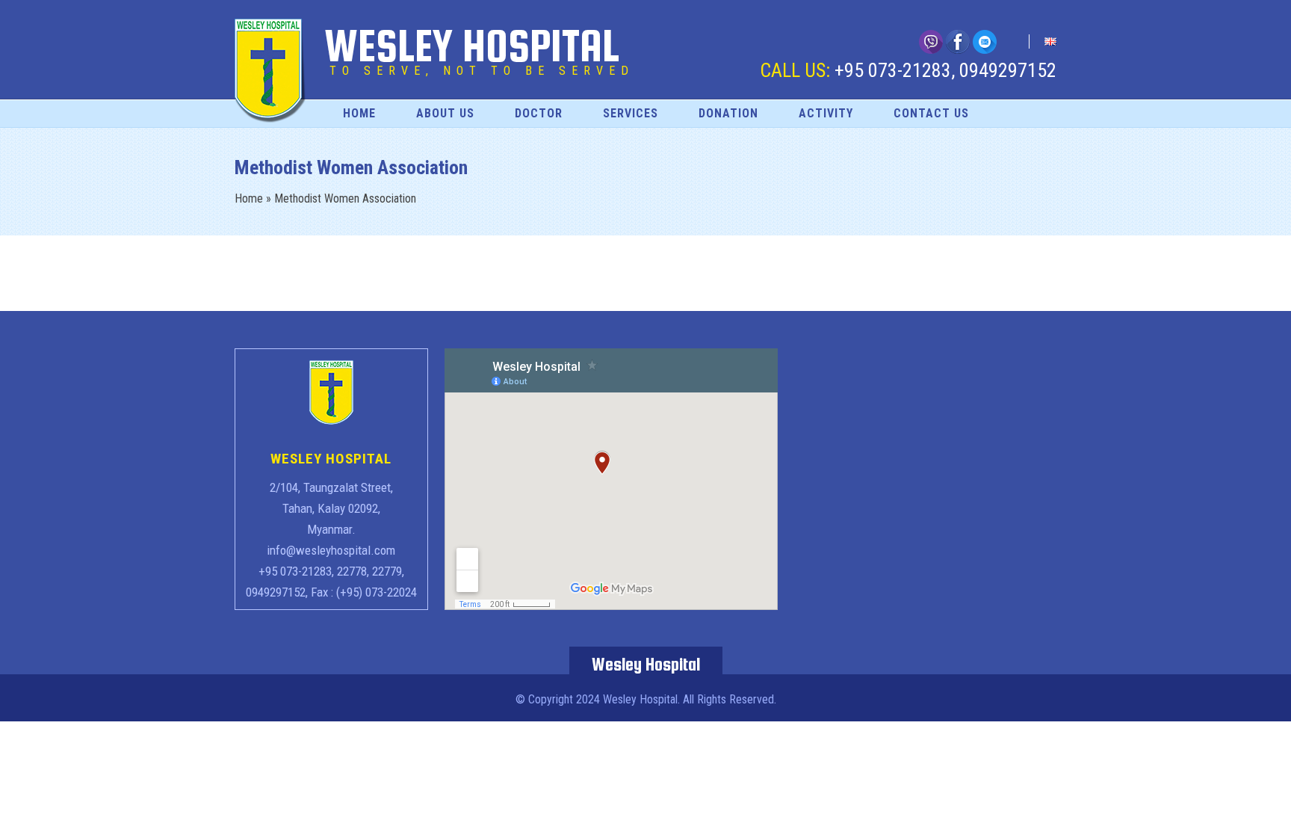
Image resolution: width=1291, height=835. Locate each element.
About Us (445, 113)
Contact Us (931, 113)
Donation (728, 113)
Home (359, 113)
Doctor (539, 113)
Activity (826, 113)
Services (630, 113)
